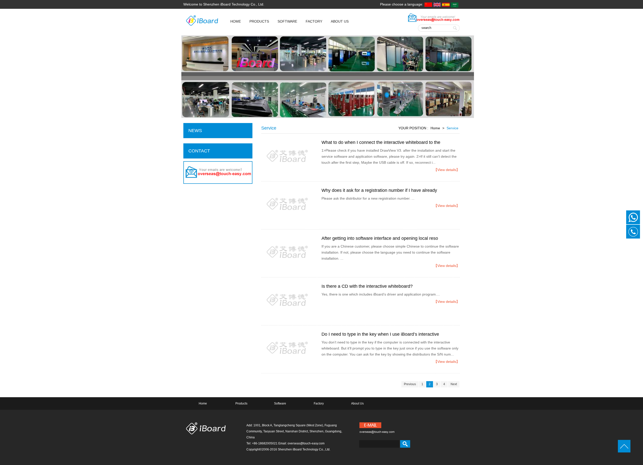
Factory (314, 21)
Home (435, 128)
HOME (235, 21)
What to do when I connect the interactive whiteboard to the (381, 142)
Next (454, 384)
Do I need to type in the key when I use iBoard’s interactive (380, 334)
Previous (410, 384)
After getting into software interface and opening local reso (380, 238)
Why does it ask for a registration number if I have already (379, 190)
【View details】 (447, 170)
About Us (340, 21)
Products (259, 21)
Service (452, 128)
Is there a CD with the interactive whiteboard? (367, 286)
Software (287, 21)
